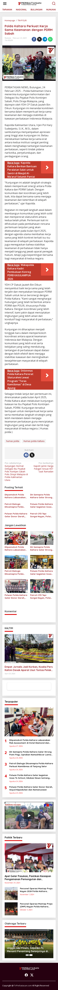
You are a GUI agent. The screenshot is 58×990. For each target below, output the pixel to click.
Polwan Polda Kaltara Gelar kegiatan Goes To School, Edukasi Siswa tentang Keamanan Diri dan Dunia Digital (41, 505)
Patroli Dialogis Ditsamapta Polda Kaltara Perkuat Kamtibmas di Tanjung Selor (16, 505)
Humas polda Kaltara (33, 441)
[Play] (29, 815)
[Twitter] (32, 455)
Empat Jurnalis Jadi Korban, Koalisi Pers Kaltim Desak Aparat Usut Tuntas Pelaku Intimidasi (29, 668)
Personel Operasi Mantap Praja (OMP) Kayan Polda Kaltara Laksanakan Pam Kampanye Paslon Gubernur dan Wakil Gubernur (36, 905)
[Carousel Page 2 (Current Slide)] (30, 955)
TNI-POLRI (9, 40)
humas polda (12, 441)
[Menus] (4, 3)
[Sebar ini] (34, 39)
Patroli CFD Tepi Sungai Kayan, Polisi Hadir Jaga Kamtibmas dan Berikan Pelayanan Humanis (40, 515)
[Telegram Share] (45, 39)
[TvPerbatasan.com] (29, 3)
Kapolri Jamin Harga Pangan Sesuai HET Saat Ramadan (43, 467)
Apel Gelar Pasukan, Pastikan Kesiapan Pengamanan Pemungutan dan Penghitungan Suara (28, 878)
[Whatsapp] (50, 39)
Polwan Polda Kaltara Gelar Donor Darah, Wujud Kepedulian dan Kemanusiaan (16, 515)
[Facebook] (26, 455)
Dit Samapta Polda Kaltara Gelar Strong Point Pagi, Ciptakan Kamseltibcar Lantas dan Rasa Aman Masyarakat (41, 496)
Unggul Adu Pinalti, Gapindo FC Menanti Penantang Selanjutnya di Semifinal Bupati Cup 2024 (27, 949)
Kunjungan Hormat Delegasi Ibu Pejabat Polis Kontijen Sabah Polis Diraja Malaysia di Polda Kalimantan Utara (16, 471)
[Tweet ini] (39, 39)
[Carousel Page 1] (27, 955)
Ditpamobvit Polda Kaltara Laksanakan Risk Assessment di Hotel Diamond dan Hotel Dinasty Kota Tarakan (15, 496)
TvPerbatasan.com (23, 985)
